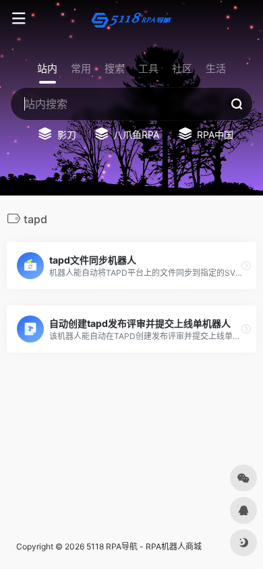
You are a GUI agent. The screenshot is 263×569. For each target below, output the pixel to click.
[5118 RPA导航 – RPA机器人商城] (131, 19)
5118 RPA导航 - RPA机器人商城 (144, 546)
